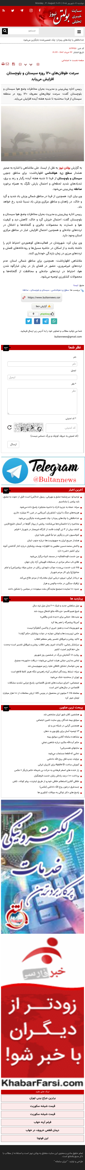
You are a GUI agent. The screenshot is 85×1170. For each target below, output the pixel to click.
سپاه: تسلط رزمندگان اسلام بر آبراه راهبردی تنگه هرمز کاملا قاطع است (45, 672)
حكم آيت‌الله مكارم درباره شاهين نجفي (60, 742)
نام (74, 357)
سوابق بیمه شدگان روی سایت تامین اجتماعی (57, 720)
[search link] (5, 31)
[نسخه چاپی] (3, 64)
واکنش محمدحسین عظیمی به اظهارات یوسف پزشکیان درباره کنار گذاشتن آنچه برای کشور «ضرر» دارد (41, 548)
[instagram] (31, 10)
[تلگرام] (43, 470)
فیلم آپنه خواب (42, 1122)
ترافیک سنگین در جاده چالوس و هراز (61, 583)
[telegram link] (45, 321)
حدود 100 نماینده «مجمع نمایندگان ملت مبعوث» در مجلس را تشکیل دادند (43, 589)
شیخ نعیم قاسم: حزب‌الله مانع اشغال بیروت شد (56, 611)
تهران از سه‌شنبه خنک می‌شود (64, 677)
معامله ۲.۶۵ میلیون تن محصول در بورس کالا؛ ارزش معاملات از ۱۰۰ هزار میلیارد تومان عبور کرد (41, 695)
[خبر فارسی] (42, 1011)
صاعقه (25, 290)
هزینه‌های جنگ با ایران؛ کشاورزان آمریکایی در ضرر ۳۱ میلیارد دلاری (46, 513)
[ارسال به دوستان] (7, 64)
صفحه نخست (78, 60)
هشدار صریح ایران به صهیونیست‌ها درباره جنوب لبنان (53, 540)
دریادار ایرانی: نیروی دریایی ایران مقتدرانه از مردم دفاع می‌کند (49, 578)
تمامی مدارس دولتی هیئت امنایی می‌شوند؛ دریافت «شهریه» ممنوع (47, 660)
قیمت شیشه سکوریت (42, 1106)
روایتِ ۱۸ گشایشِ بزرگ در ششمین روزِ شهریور (56, 655)
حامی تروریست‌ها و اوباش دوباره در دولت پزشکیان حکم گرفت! (49, 633)
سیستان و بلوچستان (40, 290)
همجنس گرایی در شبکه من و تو (63, 726)
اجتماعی (65, 60)
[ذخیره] (13, 63)
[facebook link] (37, 321)
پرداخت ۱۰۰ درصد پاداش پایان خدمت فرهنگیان (56, 776)
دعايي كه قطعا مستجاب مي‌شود (63, 753)
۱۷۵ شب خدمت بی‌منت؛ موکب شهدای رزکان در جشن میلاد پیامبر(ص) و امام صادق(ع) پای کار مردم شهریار (42, 570)
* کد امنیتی (71, 418)
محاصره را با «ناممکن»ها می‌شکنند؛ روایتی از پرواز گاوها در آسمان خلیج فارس (41, 524)
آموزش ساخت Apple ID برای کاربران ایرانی (58, 765)
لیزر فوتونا (42, 1138)
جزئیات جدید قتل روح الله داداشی (63, 759)
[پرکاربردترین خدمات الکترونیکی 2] (42, 867)
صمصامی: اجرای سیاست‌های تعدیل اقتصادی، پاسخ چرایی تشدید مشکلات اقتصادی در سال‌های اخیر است (43, 685)
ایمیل (73, 370)
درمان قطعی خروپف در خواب (42, 1130)
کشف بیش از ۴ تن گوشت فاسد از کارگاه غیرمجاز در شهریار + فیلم (46, 529)
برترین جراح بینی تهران (43, 1098)
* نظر (73, 384)
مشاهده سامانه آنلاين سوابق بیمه (63, 737)
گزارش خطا (41, 306)
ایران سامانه (61, 1161)
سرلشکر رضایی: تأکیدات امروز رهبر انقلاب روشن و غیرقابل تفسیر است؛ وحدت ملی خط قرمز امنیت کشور (41, 647)
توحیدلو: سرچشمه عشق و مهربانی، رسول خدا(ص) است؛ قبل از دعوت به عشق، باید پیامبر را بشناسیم (41, 499)
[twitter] (12, 11)
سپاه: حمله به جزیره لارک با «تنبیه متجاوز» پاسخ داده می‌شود (49, 507)
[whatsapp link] (54, 321)
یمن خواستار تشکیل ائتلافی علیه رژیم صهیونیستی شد (53, 666)
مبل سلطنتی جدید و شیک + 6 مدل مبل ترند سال (56, 606)
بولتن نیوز (64, 168)
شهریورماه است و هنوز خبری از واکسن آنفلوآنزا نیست (53, 628)
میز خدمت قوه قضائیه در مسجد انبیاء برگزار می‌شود (54, 556)
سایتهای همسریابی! (69, 748)
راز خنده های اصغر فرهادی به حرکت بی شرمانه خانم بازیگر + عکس (46, 770)
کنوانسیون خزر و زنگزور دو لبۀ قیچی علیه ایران (57, 535)
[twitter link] (29, 321)
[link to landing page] (64, 16)
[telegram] (21, 10)
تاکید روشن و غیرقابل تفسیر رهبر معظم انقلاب (56, 639)
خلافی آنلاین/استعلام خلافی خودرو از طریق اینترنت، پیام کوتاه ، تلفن (46, 781)
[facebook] (39, 11)
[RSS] (3, 11)
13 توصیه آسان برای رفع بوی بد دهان (61, 731)
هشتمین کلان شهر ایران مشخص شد (61, 714)
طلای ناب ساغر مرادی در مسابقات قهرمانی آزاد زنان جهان (52, 562)
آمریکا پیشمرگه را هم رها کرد (65, 622)
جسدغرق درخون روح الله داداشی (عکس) (59, 787)
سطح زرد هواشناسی (60, 290)
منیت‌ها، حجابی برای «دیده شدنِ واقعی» (59, 617)
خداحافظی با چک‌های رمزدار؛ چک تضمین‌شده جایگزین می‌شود (49, 518)
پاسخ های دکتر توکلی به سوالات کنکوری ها (58, 792)
